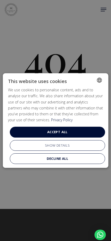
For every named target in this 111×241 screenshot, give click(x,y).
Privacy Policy (62, 119)
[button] (100, 235)
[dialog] (55, 120)
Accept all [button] (57, 132)
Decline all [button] (57, 158)
